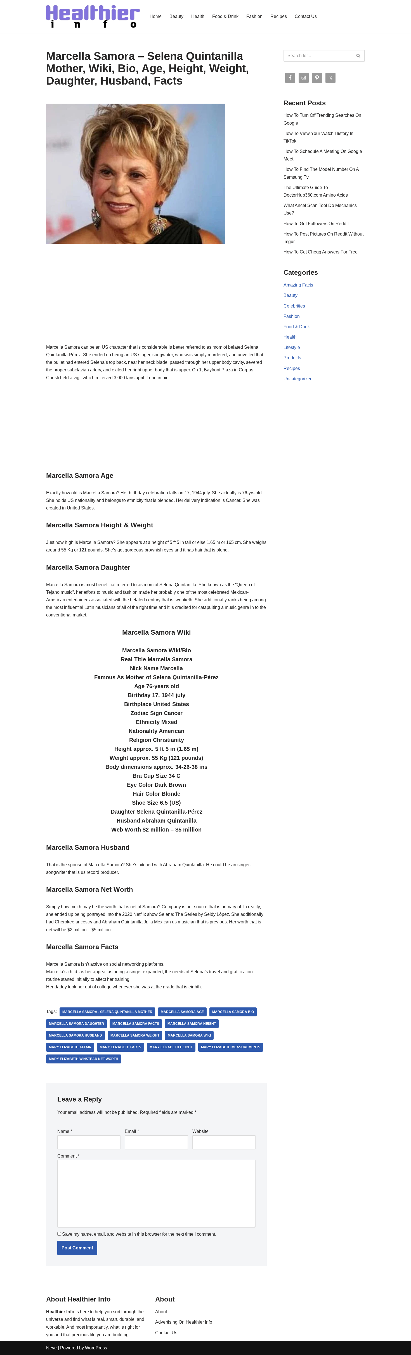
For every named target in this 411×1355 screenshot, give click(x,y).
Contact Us (306, 16)
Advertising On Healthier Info (183, 1322)
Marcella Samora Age (182, 1012)
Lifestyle (292, 347)
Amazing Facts (298, 285)
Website (200, 1131)
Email (132, 1131)
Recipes (278, 16)
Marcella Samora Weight (134, 1035)
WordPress (96, 1347)
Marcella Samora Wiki (189, 1035)
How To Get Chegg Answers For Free (321, 252)
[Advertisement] (156, 302)
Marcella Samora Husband (75, 1035)
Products (292, 357)
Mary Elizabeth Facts (120, 1047)
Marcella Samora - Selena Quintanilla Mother (107, 1012)
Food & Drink (225, 16)
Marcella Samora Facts (135, 1024)
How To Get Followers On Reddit (316, 223)
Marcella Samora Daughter (76, 1024)
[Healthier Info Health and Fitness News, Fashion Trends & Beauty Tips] (93, 16)
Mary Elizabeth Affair (70, 1047)
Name (64, 1131)
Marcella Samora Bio (233, 1012)
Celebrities (294, 306)
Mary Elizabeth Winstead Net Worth (83, 1059)
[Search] (358, 56)
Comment (68, 1156)
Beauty (176, 16)
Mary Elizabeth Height (171, 1047)
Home (156, 16)
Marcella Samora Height (191, 1024)
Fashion (254, 16)
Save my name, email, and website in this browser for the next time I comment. (139, 1234)
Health (197, 16)
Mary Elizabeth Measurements (230, 1047)
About (161, 1311)
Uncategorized (298, 378)
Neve (51, 1347)
